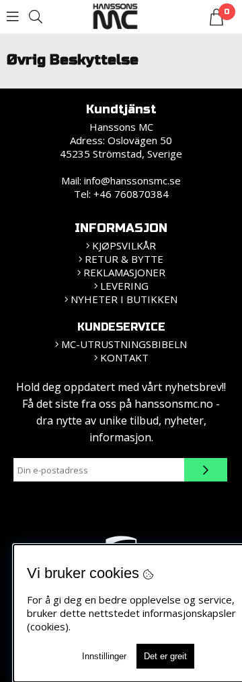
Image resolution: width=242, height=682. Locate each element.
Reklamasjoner (124, 272)
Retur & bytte (124, 259)
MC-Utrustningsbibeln (124, 344)
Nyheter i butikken (124, 299)
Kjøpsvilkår (124, 245)
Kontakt (124, 357)
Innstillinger (104, 656)
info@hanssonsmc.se (132, 180)
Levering (124, 285)
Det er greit (165, 656)
